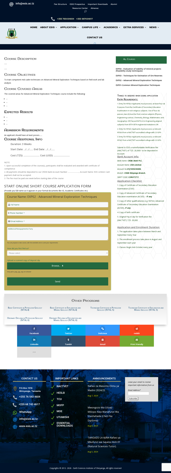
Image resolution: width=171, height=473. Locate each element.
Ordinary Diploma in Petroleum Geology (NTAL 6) (25, 319)
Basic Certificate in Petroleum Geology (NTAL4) (25, 308)
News (153, 27)
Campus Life (90, 27)
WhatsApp (25, 411)
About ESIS (47, 27)
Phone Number (17, 213)
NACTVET (62, 386)
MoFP (60, 405)
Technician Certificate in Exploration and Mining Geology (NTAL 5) (146, 308)
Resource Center (80, 8)
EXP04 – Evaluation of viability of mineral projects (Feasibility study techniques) (138, 70)
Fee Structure (60, 4)
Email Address (18, 221)
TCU (59, 399)
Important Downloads (98, 4)
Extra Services (133, 27)
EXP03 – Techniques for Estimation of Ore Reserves (139, 75)
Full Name (15, 204)
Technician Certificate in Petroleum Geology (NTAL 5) (105, 308)
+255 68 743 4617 (29, 404)
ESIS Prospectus (77, 4)
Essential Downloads (65, 424)
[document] (141, 124)
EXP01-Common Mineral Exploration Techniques (138, 85)
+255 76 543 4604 (29, 396)
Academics (111, 27)
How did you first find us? (18, 248)
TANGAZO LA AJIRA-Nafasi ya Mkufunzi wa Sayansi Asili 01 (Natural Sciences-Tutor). (104, 442)
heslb (61, 392)
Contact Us (94, 37)
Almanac (95, 8)
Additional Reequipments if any (20, 229)
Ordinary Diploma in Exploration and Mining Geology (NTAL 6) (65, 319)
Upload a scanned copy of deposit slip (23, 260)
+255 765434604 (66, 19)
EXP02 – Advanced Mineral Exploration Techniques (139, 80)
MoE (59, 411)
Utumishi (63, 417)
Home (33, 27)
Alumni (114, 4)
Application (68, 27)
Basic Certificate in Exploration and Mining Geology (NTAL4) (65, 308)
